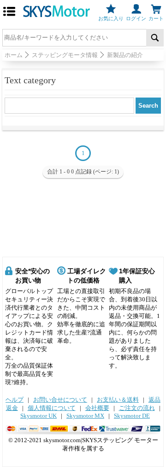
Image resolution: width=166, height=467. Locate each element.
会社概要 (97, 407)
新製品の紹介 (125, 55)
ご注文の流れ (137, 407)
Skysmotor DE (132, 415)
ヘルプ (15, 399)
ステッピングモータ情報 (65, 55)
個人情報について (52, 407)
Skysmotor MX (85, 415)
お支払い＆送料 (118, 399)
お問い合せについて (60, 399)
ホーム (14, 55)
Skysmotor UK (38, 415)
